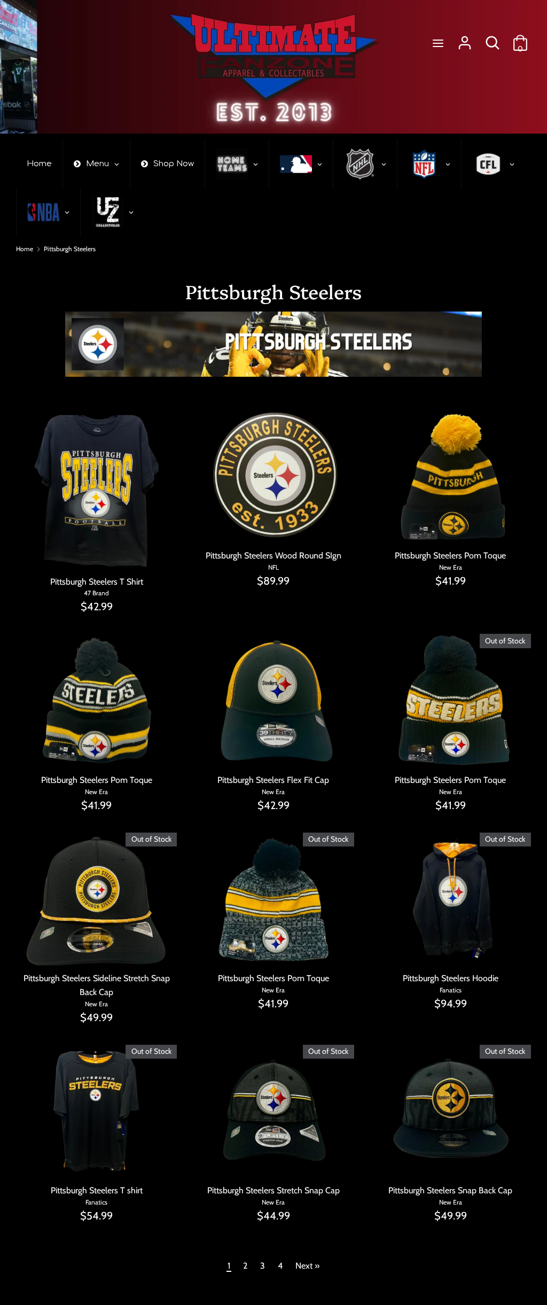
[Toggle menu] (438, 43)
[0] (520, 39)
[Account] (464, 39)
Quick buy (97, 552)
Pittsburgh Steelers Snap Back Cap (450, 1190)
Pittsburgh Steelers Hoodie (450, 978)
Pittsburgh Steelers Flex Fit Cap (273, 780)
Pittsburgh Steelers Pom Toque (450, 555)
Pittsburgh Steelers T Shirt (96, 582)
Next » (307, 1266)
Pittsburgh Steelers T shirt (97, 1190)
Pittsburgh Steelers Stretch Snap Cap (273, 1190)
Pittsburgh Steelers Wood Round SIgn (273, 555)
